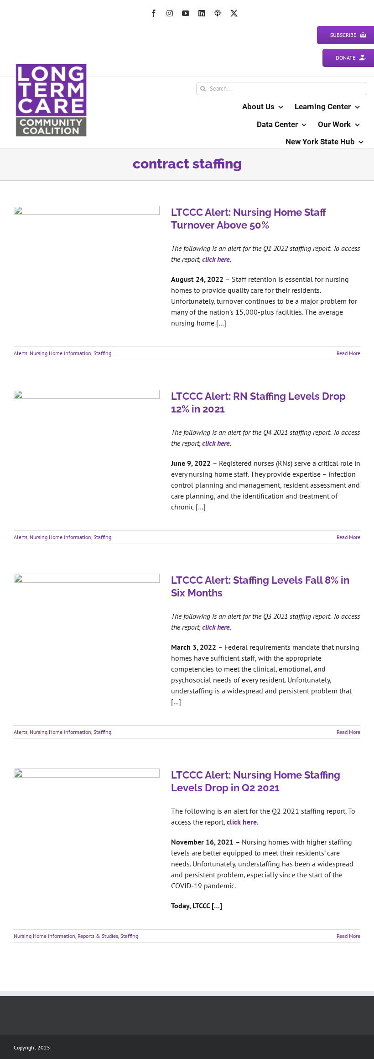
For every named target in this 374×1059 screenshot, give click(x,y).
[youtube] (185, 13)
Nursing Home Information (60, 353)
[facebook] (153, 13)
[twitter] (234, 13)
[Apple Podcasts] (217, 13)
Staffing (102, 353)
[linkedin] (201, 13)
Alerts (20, 353)
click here (215, 259)
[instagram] (169, 13)
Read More (348, 353)
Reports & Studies (98, 935)
